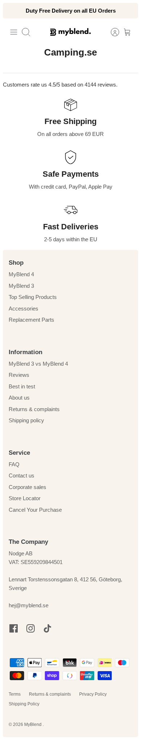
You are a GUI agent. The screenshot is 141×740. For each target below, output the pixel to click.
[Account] (111, 32)
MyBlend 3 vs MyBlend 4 (38, 364)
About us (19, 398)
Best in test (22, 386)
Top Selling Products (33, 297)
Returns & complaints (34, 409)
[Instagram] (30, 628)
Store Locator (24, 498)
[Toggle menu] (14, 32)
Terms (15, 694)
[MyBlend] (70, 32)
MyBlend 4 (21, 274)
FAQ (14, 464)
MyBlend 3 (21, 286)
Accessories (23, 308)
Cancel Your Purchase (35, 510)
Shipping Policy (24, 703)
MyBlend (33, 724)
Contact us (21, 475)
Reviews (19, 375)
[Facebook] (13, 628)
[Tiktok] (47, 628)
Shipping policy (26, 420)
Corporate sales (27, 487)
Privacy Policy (93, 694)
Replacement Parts (31, 320)
